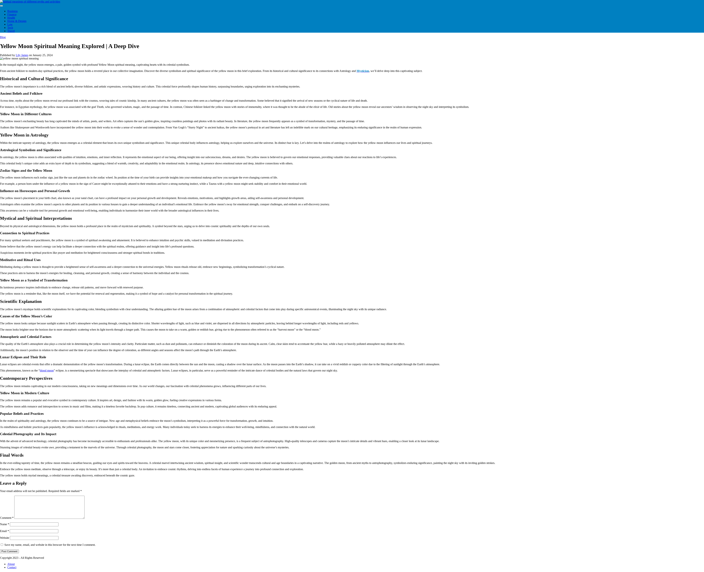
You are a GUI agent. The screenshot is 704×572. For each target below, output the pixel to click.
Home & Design (16, 21)
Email (4, 531)
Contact (11, 567)
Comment (7, 517)
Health (11, 17)
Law (10, 24)
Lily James (22, 55)
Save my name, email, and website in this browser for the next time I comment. (50, 544)
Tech (10, 27)
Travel (11, 30)
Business (12, 11)
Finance (11, 14)
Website (4, 537)
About (11, 564)
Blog (3, 37)
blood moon (47, 370)
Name (4, 524)
